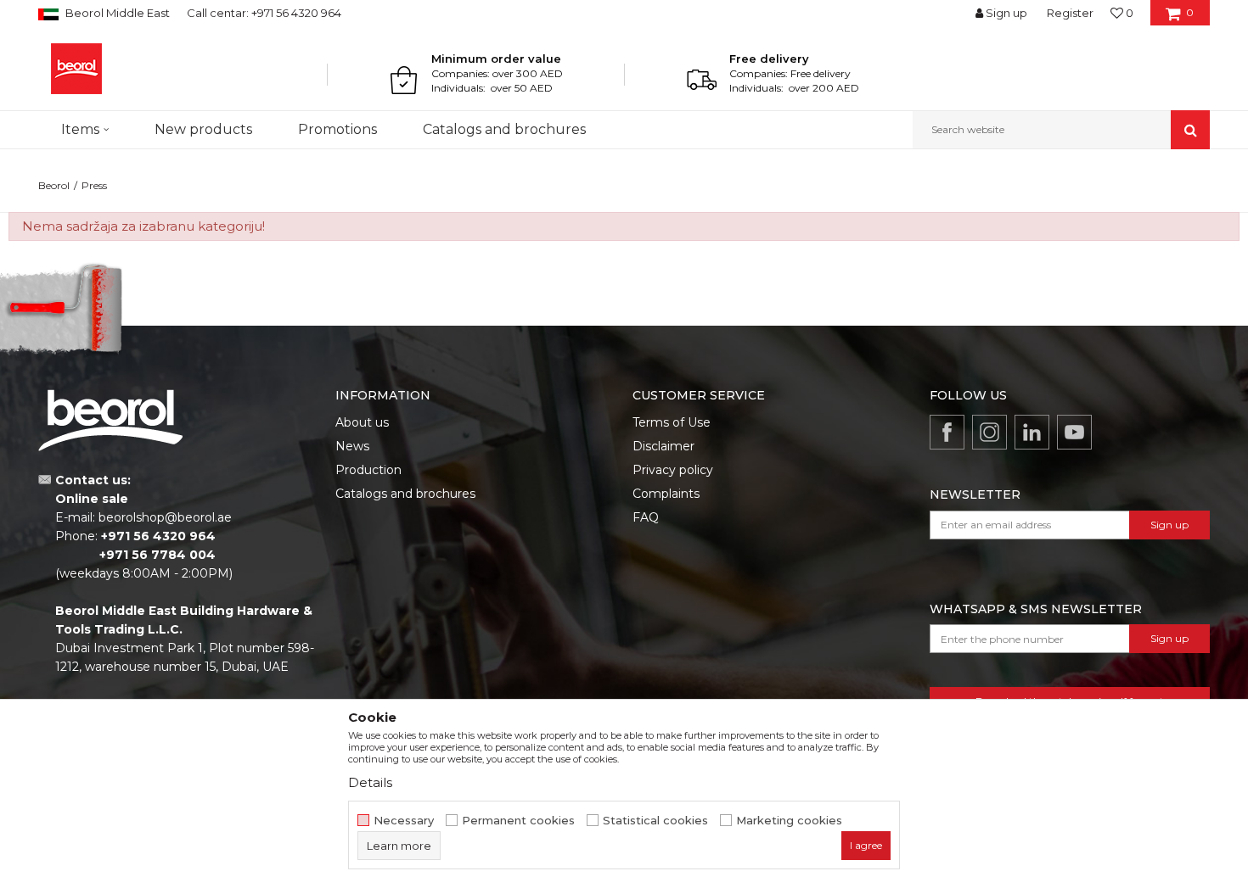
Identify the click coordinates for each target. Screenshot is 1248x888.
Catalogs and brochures (405, 493)
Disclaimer (663, 446)
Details (370, 782)
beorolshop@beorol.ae (165, 517)
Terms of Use (671, 422)
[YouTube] (1074, 432)
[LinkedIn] (1031, 432)
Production (368, 470)
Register (1070, 13)
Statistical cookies (655, 820)
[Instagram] (989, 432)
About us (362, 422)
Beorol (54, 185)
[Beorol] (76, 68)
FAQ (645, 517)
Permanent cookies (518, 820)
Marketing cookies (789, 820)
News (352, 446)
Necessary (404, 820)
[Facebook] (947, 432)
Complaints (666, 493)
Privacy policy (672, 470)
